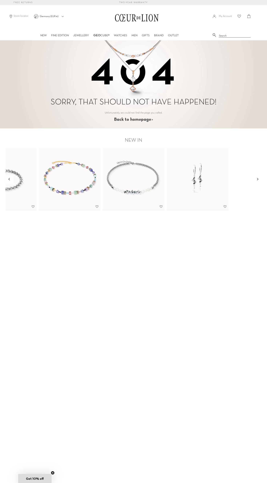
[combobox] (235, 36)
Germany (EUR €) (49, 16)
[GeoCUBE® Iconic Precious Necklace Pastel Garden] (69, 179)
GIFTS (146, 35)
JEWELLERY (81, 35)
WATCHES (120, 35)
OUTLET (173, 35)
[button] (35, 478)
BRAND (159, 35)
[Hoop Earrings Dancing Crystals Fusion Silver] (197, 179)
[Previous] (9, 179)
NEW (43, 35)
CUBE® (101, 35)
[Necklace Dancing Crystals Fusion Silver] (133, 179)
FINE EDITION (60, 35)
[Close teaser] (52, 473)
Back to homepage (132, 119)
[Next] (258, 179)
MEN (134, 35)
